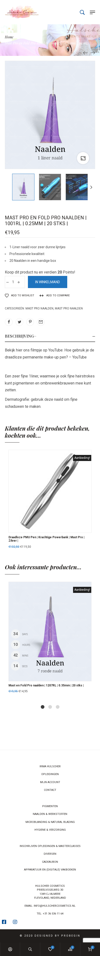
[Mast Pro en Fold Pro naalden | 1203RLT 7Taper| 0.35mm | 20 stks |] (92, 52)
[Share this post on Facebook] (9, 322)
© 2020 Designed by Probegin (50, 935)
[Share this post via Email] (41, 322)
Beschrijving (19, 336)
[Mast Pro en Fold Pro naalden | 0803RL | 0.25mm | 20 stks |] (85, 52)
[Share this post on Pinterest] (30, 322)
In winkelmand (47, 282)
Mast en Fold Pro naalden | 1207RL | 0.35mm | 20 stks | (46, 685)
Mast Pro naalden (39, 308)
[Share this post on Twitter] (19, 322)
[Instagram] (15, 922)
